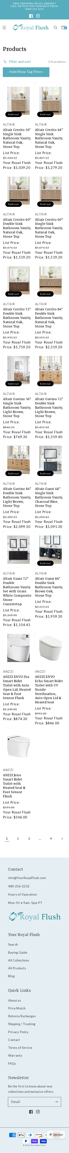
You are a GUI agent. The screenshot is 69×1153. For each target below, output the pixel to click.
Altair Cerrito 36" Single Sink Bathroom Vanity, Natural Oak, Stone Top (17, 138)
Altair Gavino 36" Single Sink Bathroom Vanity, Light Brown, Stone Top (17, 407)
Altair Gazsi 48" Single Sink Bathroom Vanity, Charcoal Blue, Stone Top (49, 497)
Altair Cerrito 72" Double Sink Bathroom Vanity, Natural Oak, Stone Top (17, 317)
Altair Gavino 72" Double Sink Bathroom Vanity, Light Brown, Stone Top (49, 407)
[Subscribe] (56, 1101)
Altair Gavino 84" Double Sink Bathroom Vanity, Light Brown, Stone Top (17, 497)
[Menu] (4, 27)
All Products (17, 968)
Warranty (15, 1055)
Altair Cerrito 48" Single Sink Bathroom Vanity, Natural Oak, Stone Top (49, 138)
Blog (11, 976)
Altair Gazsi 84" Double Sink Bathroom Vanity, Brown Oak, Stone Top (49, 587)
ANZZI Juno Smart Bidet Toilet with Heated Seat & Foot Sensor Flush (14, 785)
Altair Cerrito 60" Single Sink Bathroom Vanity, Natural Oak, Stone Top (49, 228)
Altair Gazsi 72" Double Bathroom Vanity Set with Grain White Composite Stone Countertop (17, 591)
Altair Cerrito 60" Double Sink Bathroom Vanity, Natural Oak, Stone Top (17, 228)
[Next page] (62, 838)
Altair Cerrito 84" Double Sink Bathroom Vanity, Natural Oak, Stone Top (49, 317)
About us (14, 1000)
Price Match (17, 1008)
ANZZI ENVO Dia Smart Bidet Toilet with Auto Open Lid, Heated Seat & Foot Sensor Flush (17, 687)
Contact (14, 1040)
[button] (55, 27)
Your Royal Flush (38, 1145)
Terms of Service (20, 1047)
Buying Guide (17, 952)
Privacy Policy (18, 1032)
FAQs (12, 1063)
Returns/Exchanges (22, 1016)
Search (13, 944)
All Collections (18, 960)
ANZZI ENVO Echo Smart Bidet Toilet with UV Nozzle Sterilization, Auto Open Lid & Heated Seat (49, 689)
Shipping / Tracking (22, 1024)
